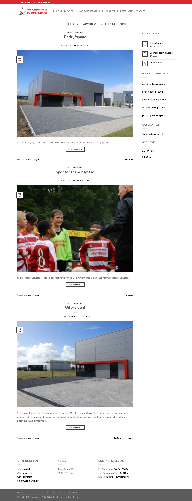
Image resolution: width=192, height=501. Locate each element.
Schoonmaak (23, 469)
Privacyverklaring (52, 492)
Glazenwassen (24, 473)
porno (145, 83)
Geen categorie (75, 32)
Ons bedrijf (111, 11)
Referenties (126, 11)
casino (145, 99)
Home (59, 11)
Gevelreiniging (24, 476)
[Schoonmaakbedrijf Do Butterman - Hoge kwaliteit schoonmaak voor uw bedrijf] (32, 11)
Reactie (129, 295)
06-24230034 (121, 469)
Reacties (128, 159)
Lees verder (75, 149)
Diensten (69, 11)
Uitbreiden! (75, 307)
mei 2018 (147, 151)
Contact (140, 11)
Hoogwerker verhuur (91, 11)
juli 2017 (146, 157)
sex (144, 91)
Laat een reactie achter (123, 438)
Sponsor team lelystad (75, 172)
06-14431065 (122, 473)
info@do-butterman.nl (117, 476)
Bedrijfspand (75, 36)
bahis (145, 107)
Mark (86, 45)
